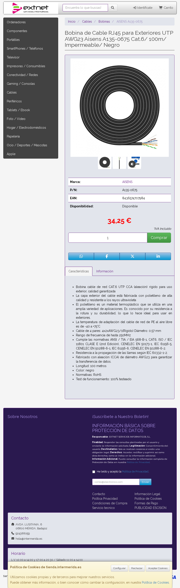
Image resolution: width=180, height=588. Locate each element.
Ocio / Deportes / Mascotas (27, 145)
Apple (11, 154)
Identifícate (144, 7)
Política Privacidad (105, 498)
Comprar (159, 237)
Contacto (98, 494)
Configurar (119, 568)
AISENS (127, 182)
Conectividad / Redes (22, 75)
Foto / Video (16, 119)
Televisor (13, 57)
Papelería (13, 136)
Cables (12, 92)
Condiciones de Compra (109, 503)
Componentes (17, 31)
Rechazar (136, 568)
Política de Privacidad (138, 462)
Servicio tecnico (103, 508)
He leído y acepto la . (123, 471)
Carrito (168, 7)
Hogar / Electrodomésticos (26, 127)
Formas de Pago (146, 503)
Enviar (145, 481)
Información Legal (147, 494)
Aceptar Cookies (157, 568)
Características (78, 271)
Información (104, 271)
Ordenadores (16, 22)
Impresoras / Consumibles (26, 66)
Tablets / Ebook (18, 110)
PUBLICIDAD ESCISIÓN (150, 508)
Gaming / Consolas (21, 83)
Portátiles (13, 40)
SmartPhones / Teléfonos (25, 48)
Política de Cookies (155, 582)
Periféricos (14, 101)
